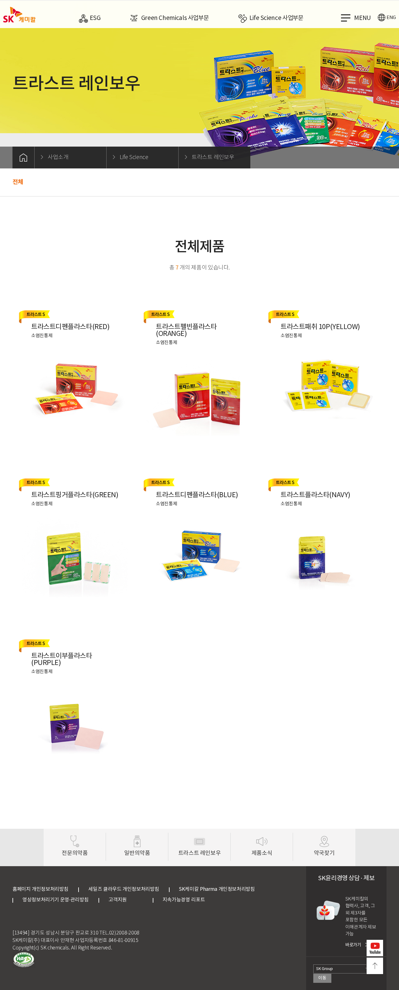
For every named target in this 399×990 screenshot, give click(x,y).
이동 (322, 978)
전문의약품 (75, 853)
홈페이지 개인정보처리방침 (40, 889)
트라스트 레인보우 (199, 853)
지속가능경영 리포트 (184, 900)
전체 (17, 182)
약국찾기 (324, 853)
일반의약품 (137, 853)
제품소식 (262, 853)
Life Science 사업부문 (276, 18)
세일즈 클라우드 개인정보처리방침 (123, 889)
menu (362, 18)
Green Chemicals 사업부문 (175, 18)
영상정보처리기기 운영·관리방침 (55, 900)
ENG (391, 17)
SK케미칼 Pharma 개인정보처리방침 (217, 889)
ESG (95, 18)
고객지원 (125, 900)
